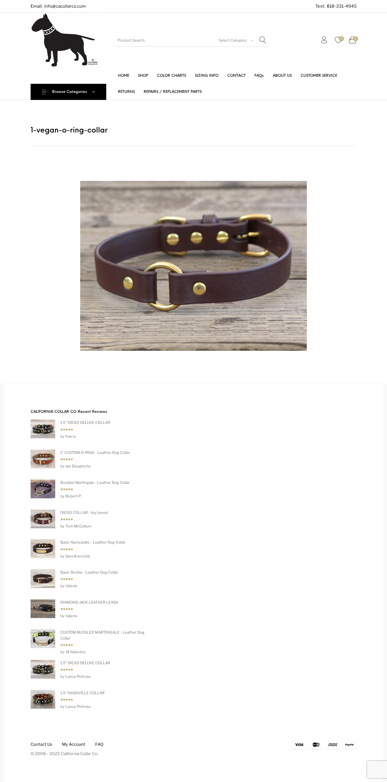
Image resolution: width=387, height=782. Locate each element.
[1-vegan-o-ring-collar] (193, 265)
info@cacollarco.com (65, 6)
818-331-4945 (342, 6)
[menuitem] (123, 76)
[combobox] (236, 40)
